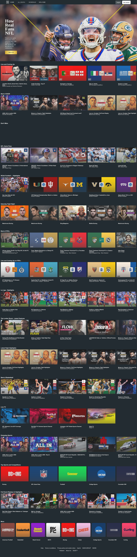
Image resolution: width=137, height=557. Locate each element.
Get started (126, 2)
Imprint (79, 548)
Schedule (32, 2)
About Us (68, 550)
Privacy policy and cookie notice (66, 548)
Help (42, 548)
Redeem (62, 550)
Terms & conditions (50, 548)
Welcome (42, 2)
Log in (118, 2)
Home (12, 2)
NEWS (94, 548)
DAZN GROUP (86, 548)
